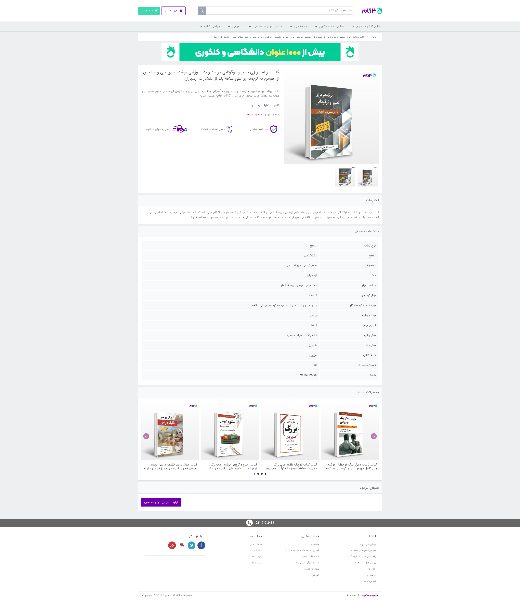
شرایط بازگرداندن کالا (307, 563)
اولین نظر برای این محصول (161, 502)
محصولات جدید (310, 557)
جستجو (314, 544)
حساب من (256, 544)
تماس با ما (370, 581)
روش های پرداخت (365, 563)
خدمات (372, 569)
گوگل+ (172, 545)
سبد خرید (257, 563)
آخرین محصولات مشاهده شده (302, 550)
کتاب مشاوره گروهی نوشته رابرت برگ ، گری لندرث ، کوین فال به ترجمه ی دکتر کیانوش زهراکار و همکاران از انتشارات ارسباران (232, 466)
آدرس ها (257, 557)
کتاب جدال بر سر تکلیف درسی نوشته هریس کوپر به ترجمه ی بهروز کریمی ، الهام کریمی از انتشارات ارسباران (170, 466)
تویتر (191, 545)
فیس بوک (201, 545)
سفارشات (257, 550)
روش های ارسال (367, 544)
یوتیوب (182, 545)
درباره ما (371, 575)
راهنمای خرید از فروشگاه (362, 557)
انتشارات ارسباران (261, 105)
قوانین (315, 575)
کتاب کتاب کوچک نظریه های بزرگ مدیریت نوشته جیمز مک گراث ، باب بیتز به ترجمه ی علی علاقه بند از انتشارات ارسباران (291, 466)
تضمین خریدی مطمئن (363, 550)
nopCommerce (370, 596)
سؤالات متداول (311, 569)
